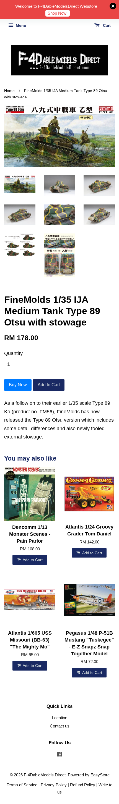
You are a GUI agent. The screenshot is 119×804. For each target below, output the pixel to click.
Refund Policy (82, 784)
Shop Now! (58, 13)
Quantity (13, 353)
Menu (20, 25)
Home (9, 91)
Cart (106, 25)
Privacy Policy (54, 784)
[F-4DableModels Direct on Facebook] (59, 755)
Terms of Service (22, 784)
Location (59, 717)
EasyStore (100, 775)
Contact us (59, 726)
